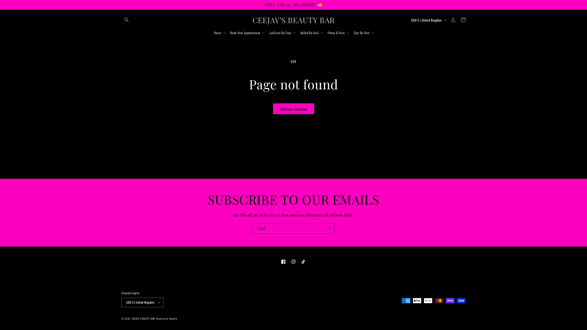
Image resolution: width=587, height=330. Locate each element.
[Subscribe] (329, 228)
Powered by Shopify (166, 318)
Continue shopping (293, 108)
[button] (127, 20)
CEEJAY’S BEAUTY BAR (144, 318)
